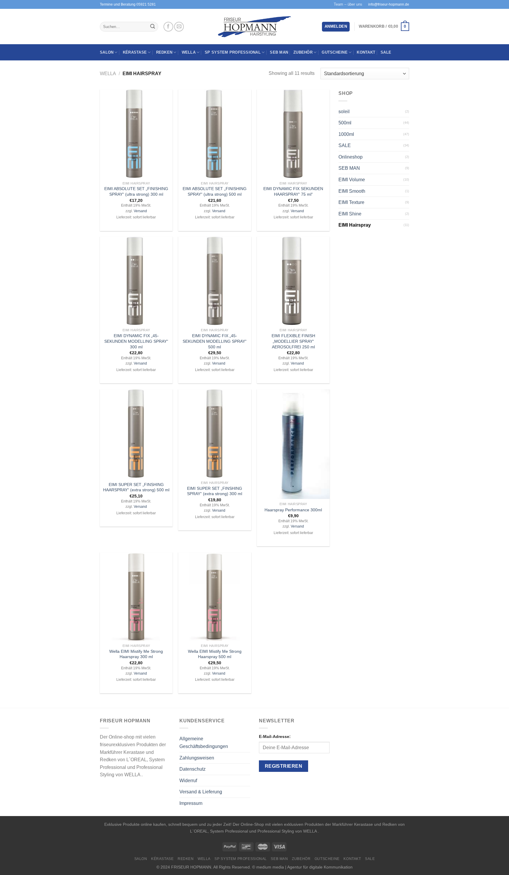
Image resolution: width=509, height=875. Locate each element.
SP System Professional (233, 52)
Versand (140, 211)
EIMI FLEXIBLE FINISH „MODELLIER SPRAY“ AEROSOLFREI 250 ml (293, 341)
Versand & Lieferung (200, 791)
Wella (189, 52)
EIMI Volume (351, 179)
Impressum (190, 803)
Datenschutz (192, 769)
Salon (106, 52)
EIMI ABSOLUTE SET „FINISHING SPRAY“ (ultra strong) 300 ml (136, 191)
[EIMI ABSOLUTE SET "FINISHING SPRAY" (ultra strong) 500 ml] (214, 134)
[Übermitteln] (153, 27)
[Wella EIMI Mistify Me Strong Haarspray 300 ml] (136, 596)
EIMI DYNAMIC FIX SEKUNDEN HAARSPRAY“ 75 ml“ (293, 191)
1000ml (346, 134)
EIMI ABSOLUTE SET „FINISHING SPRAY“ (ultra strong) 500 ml (215, 191)
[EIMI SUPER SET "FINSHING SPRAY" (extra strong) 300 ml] (214, 433)
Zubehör (303, 52)
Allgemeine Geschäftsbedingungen (203, 742)
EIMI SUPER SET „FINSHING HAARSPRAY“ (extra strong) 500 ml (136, 487)
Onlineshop (350, 156)
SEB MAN (279, 52)
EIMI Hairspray (354, 225)
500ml (344, 122)
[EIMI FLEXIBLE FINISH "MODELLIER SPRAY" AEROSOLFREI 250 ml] (293, 281)
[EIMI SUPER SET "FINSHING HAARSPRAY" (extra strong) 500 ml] (136, 433)
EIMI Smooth (351, 191)
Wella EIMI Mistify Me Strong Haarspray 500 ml (215, 654)
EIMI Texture (351, 202)
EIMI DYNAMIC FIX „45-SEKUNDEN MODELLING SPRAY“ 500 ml (215, 341)
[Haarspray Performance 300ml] (293, 444)
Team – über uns (348, 4)
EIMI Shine (349, 213)
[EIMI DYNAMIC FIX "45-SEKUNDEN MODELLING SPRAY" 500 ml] (214, 281)
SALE (386, 52)
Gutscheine (335, 52)
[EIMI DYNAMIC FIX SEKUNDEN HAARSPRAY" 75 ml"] (293, 134)
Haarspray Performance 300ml (293, 509)
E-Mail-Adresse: (275, 736)
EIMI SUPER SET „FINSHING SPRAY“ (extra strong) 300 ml (214, 491)
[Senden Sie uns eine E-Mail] (179, 27)
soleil (344, 111)
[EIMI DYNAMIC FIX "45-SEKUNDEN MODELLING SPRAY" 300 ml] (136, 281)
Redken (164, 52)
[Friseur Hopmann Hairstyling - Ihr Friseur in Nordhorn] (254, 26)
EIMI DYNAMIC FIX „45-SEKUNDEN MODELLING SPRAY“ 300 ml (136, 341)
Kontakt (366, 52)
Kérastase (135, 52)
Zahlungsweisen (196, 757)
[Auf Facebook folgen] (168, 27)
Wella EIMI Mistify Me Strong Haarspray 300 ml (136, 654)
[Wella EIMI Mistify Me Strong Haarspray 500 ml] (214, 596)
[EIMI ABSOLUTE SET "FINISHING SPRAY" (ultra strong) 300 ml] (136, 134)
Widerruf (188, 780)
